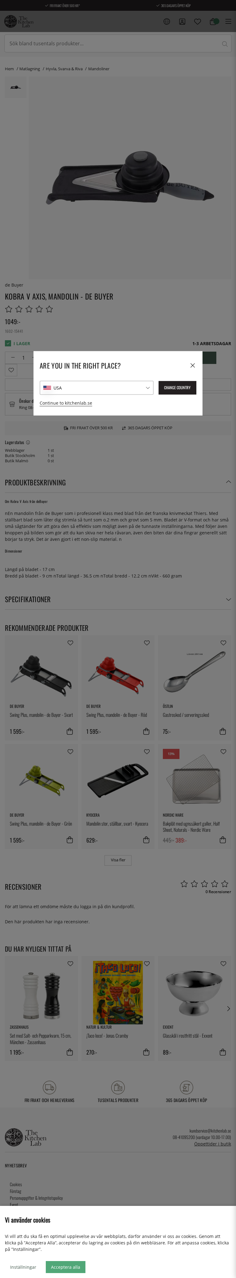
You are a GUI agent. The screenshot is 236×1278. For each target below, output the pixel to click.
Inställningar (23, 1267)
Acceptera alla (65, 1267)
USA (57, 388)
